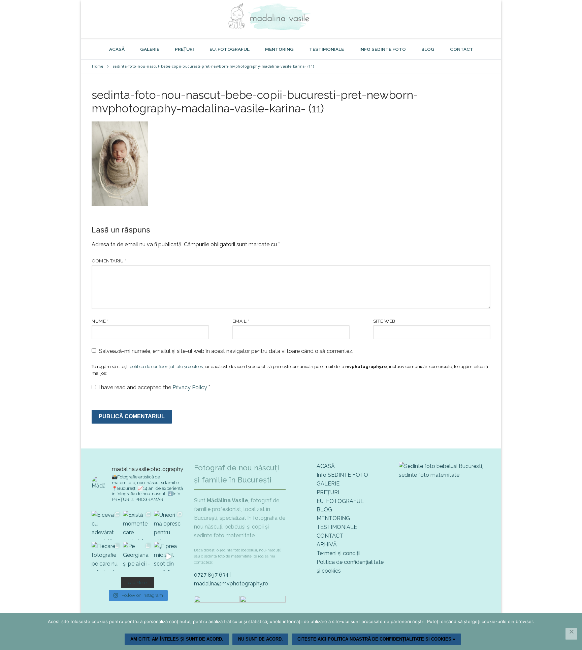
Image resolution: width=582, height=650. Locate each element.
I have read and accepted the (154, 387)
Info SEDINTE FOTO (342, 475)
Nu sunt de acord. (260, 639)
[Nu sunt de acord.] (571, 634)
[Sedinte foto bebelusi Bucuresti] (444, 475)
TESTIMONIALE (337, 527)
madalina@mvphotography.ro (231, 583)
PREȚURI (328, 492)
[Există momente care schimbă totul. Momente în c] (137, 525)
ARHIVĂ (327, 544)
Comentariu (109, 260)
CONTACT (330, 536)
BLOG (324, 509)
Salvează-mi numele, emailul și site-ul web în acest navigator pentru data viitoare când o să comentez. (226, 351)
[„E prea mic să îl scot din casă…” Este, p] (168, 556)
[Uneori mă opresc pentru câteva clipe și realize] (168, 525)
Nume (100, 321)
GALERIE (328, 483)
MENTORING (333, 518)
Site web (384, 321)
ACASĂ (326, 466)
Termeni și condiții (338, 553)
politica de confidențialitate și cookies (166, 366)
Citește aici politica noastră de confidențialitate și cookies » (376, 639)
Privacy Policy (190, 387)
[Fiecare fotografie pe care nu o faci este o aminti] (106, 556)
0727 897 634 (211, 575)
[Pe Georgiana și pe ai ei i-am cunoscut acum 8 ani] (137, 556)
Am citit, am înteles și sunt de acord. (176, 639)
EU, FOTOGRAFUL (340, 501)
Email (241, 321)
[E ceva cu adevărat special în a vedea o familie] (106, 525)
